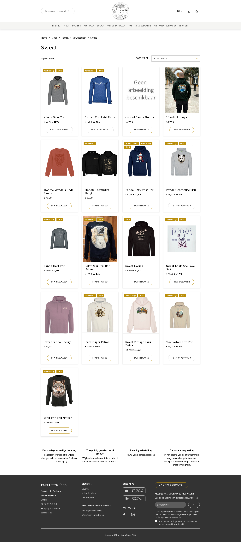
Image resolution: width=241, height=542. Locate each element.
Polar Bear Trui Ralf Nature (97, 267)
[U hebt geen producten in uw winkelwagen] (197, 11)
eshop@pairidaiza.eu (50, 508)
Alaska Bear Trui (54, 117)
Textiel (65, 37)
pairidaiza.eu (46, 512)
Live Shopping (88, 497)
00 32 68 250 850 (49, 504)
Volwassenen (79, 37)
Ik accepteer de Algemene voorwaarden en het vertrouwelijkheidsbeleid (178, 522)
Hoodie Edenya (176, 117)
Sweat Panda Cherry (57, 342)
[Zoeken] (70, 11)
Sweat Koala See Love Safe (180, 267)
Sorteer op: (142, 58)
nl (178, 11)
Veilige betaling (89, 493)
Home (44, 37)
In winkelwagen (141, 130)
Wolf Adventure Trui (179, 342)
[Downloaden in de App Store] (134, 490)
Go (194, 505)
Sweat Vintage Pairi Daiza (138, 343)
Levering (86, 489)
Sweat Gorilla (134, 266)
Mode (54, 37)
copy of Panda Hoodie (140, 117)
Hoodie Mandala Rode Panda (58, 191)
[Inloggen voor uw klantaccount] (188, 11)
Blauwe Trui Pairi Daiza (100, 117)
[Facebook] (124, 515)
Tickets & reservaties (172, 485)
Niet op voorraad (59, 130)
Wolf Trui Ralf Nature (58, 418)
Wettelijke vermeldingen (93, 515)
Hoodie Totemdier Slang (97, 191)
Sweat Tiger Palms (97, 342)
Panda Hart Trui (54, 266)
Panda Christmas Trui (139, 190)
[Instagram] (133, 515)
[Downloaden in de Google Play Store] (134, 498)
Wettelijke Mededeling (92, 510)
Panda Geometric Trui (181, 190)
